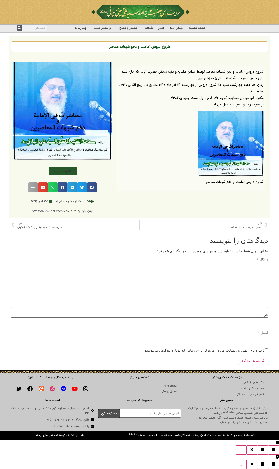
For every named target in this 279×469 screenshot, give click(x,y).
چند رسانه (81, 28)
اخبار (161, 28)
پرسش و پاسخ (128, 28)
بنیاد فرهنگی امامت (252, 388)
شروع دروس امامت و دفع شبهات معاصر (139, 47)
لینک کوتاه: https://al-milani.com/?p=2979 (62, 211)
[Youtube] (74, 388)
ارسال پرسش (169, 391)
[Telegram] (63, 388)
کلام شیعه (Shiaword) (250, 394)
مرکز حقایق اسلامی (253, 382)
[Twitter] (19, 388)
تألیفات (149, 28)
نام (264, 315)
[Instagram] (85, 388)
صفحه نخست (196, 28)
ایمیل (263, 332)
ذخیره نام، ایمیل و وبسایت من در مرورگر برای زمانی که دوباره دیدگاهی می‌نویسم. (203, 350)
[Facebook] (30, 388)
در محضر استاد (102, 28)
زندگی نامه (176, 28)
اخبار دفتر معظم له (68, 201)
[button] (63, 171)
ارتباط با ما (170, 385)
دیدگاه (262, 259)
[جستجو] (19, 28)
